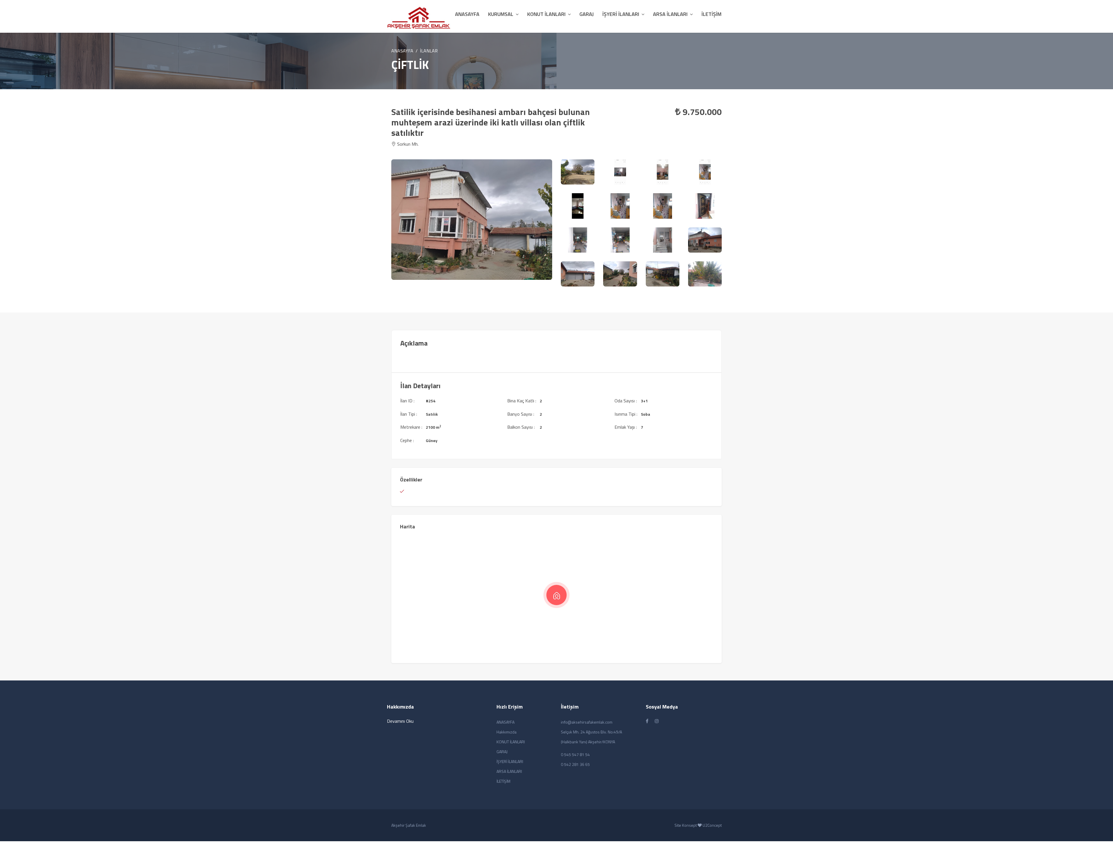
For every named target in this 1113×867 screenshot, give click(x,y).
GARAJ (586, 14)
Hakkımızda (507, 732)
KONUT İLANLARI (546, 14)
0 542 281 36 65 (575, 764)
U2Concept (712, 825)
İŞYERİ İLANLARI (620, 14)
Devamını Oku (400, 721)
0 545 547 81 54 (575, 754)
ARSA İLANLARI (670, 14)
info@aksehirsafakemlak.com (586, 722)
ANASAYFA (402, 50)
